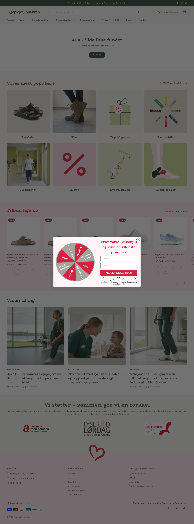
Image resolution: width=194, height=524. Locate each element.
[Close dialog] (138, 239)
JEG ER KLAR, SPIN (119, 273)
